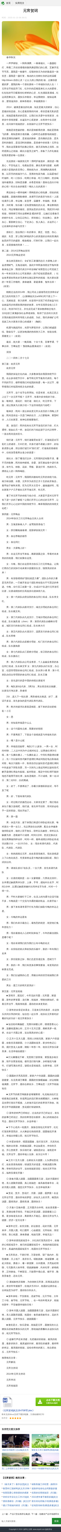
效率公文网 (27, 1529)
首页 (8, 3)
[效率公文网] (3, 3)
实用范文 (19, 3)
